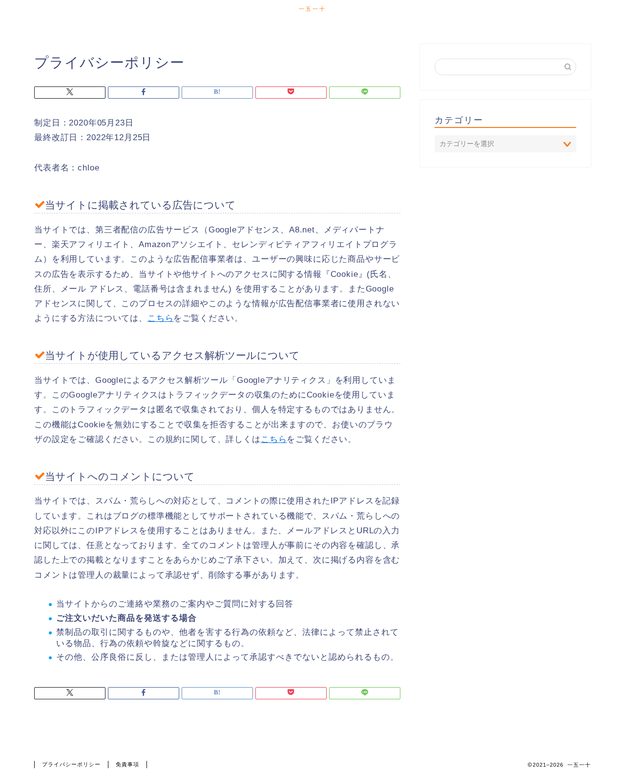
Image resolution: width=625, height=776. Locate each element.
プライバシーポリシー (71, 764)
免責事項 (127, 764)
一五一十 (312, 9)
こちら (160, 318)
